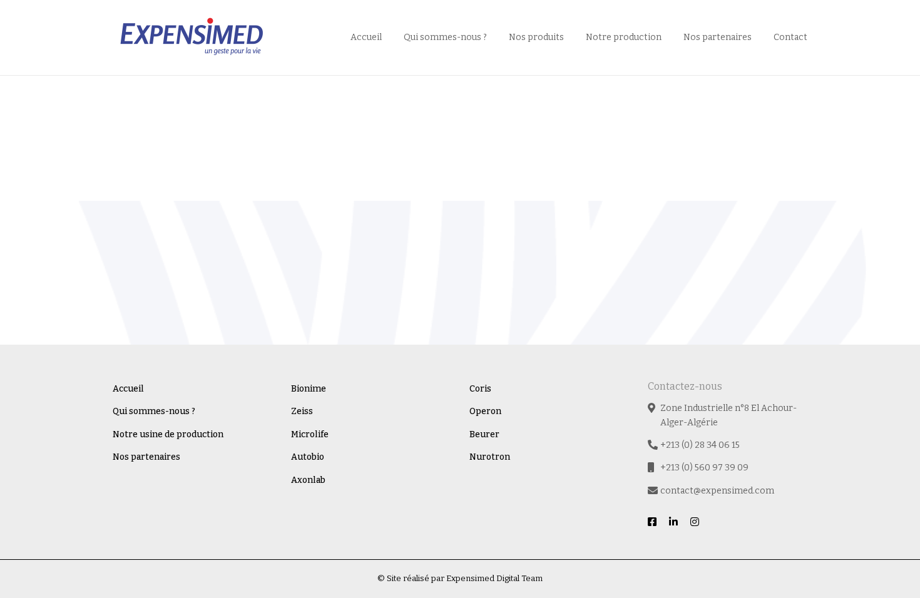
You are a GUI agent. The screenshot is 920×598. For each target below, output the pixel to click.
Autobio (307, 457)
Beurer (484, 434)
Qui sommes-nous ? (445, 37)
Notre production (624, 37)
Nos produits (536, 37)
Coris (480, 388)
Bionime (308, 388)
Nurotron (489, 457)
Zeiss (302, 411)
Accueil (366, 37)
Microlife (310, 434)
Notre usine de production (168, 434)
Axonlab (308, 480)
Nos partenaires (717, 37)
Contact (790, 37)
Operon (485, 411)
